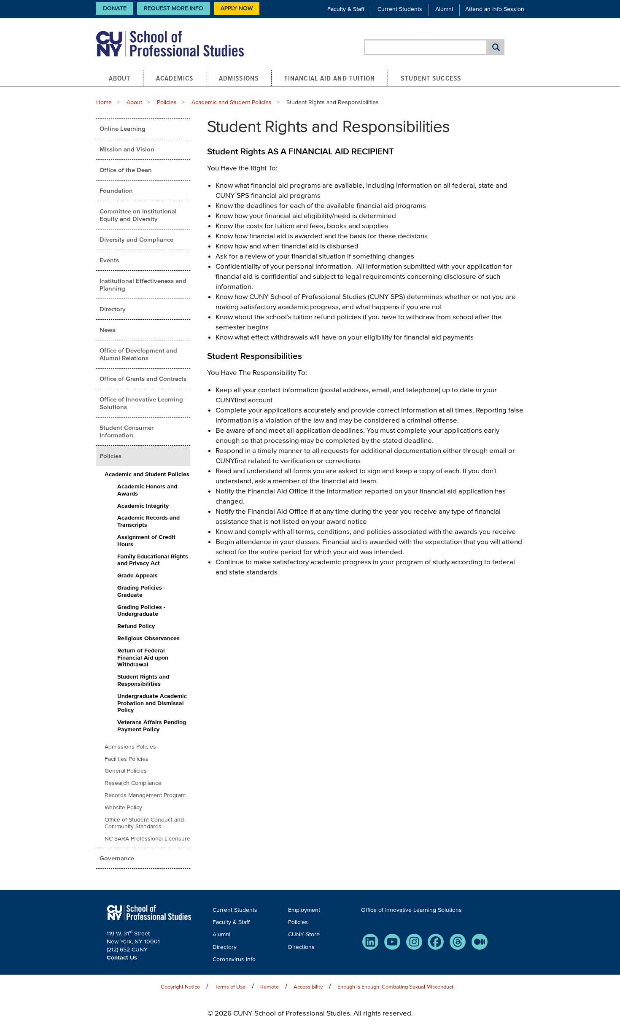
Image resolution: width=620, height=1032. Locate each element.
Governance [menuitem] (117, 858)
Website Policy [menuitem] (123, 807)
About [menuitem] (120, 78)
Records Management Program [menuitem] (145, 795)
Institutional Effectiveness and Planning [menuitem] (143, 284)
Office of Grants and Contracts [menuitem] (143, 378)
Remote (269, 986)
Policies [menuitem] (110, 455)
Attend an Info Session (494, 9)
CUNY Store (304, 934)
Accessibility (308, 986)
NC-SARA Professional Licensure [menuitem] (147, 838)
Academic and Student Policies (231, 102)
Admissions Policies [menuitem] (130, 747)
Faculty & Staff (345, 9)
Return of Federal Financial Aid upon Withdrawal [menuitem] (142, 657)
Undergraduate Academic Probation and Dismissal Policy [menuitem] (152, 703)
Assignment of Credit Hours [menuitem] (146, 540)
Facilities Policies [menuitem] (126, 759)
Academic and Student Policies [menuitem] (147, 474)
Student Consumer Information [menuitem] (127, 431)
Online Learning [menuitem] (123, 128)
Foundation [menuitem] (116, 190)
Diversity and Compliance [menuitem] (136, 239)
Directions (301, 947)
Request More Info (173, 8)
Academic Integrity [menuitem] (143, 506)
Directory (225, 947)
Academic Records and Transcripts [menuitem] (148, 521)
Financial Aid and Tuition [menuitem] (329, 78)
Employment (304, 910)
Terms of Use (230, 986)
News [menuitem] (107, 329)
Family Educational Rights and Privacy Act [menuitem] (152, 560)
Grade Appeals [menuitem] (137, 575)
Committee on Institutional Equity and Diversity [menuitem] (138, 214)
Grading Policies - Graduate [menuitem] (141, 591)
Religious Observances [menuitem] (148, 638)
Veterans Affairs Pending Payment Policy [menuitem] (151, 726)
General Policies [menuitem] (126, 771)
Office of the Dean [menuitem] (126, 169)
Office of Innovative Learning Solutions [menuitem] (141, 403)
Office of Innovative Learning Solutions (411, 910)
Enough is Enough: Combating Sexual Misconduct (395, 986)
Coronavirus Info (234, 959)
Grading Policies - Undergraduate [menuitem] (141, 610)
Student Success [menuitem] (431, 78)
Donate (115, 8)
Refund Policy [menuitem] (136, 626)
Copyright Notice (180, 986)
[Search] (496, 47)
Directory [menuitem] (113, 309)
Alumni (444, 9)
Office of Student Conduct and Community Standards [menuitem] (144, 823)
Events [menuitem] (109, 260)
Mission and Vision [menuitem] (127, 149)
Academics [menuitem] (174, 78)
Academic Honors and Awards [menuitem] (147, 490)
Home (104, 102)
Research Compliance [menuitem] (133, 783)
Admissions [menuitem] (239, 78)
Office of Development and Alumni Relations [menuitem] (138, 354)
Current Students (399, 9)
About (134, 102)
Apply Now (237, 8)
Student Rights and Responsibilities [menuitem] (143, 680)
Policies (167, 102)
